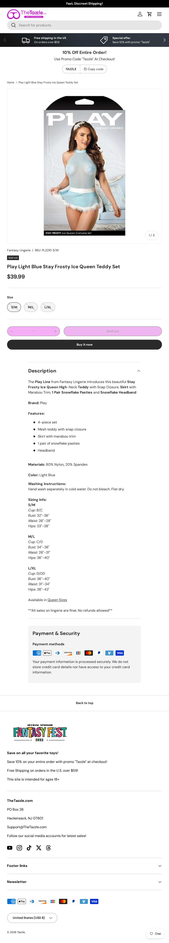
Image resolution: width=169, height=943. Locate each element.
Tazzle (21, 932)
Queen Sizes (57, 600)
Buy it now (85, 345)
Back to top (84, 703)
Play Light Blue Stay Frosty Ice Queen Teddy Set (48, 82)
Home (10, 82)
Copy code (95, 69)
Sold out (113, 331)
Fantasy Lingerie (19, 250)
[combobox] (84, 25)
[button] (149, 14)
